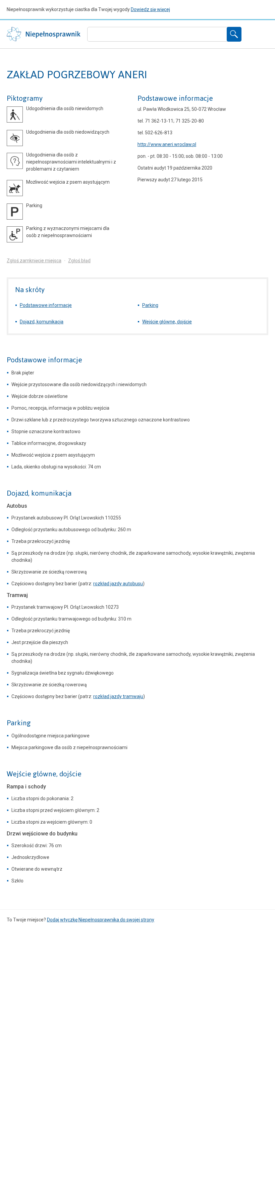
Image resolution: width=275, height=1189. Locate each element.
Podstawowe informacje (175, 98)
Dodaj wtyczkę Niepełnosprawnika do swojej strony (100, 919)
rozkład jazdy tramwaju (118, 696)
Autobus (17, 506)
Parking (150, 305)
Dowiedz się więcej (150, 9)
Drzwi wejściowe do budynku (42, 833)
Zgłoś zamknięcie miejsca (34, 260)
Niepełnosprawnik (43, 34)
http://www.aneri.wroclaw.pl (167, 144)
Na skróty (30, 289)
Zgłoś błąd (79, 260)
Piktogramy (25, 98)
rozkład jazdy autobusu (118, 583)
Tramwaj (17, 595)
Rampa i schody (26, 786)
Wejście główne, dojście (167, 321)
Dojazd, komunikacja (41, 321)
